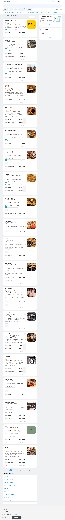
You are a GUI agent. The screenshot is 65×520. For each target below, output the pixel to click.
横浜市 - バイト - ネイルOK (9, 494)
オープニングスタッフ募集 (29, 12)
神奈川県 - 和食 (7, 488)
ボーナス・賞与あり (47, 12)
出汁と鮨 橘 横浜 (8, 288)
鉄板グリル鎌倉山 (9, 379)
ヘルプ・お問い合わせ (6, 511)
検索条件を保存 (17, 517)
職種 (10, 9)
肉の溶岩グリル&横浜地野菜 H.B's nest (14, 64)
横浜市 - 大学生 (7, 491)
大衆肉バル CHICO (9, 151)
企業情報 (15, 514)
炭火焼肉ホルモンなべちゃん (11, 20)
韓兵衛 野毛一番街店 (9, 402)
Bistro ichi (7, 334)
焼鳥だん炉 (7, 313)
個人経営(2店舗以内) (19, 12)
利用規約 (3, 514)
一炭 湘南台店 (8, 221)
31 (29, 470)
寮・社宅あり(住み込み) (57, 12)
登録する (50, 37)
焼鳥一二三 (7, 86)
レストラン (21, 9)
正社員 (5, 9)
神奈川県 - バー (7, 476)
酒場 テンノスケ (8, 107)
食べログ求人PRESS (5, 509)
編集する (50, 24)
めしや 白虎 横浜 (8, 263)
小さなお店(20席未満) (39, 12)
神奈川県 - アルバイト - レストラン (11, 479)
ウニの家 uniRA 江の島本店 (11, 130)
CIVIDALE (7, 174)
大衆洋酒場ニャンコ (9, 239)
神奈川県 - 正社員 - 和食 (9, 503)
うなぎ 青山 (7, 356)
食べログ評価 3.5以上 (11, 12)
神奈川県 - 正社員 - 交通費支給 (10, 485)
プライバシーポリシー (9, 514)
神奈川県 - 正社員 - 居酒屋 (9, 500)
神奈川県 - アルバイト (8, 482)
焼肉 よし (7, 447)
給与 (15, 9)
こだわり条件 (29, 9)
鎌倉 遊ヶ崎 (7, 40)
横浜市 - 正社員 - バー (8, 497)
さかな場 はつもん (9, 198)
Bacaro (6, 426)
